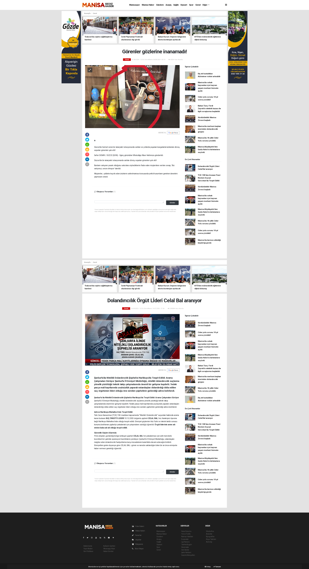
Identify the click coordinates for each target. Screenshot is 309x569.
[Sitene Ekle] (114, 538)
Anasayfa (87, 13)
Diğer (205, 5)
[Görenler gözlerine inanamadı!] (132, 96)
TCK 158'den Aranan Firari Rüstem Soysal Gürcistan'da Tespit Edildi (209, 178)
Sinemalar (185, 547)
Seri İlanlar (185, 550)
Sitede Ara (210, 531)
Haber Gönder (108, 551)
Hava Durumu (186, 531)
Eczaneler (185, 539)
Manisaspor (134, 5)
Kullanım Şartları (109, 546)
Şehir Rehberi (186, 552)
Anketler (209, 534)
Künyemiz (139, 544)
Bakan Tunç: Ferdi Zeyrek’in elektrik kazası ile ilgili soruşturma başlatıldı (209, 109)
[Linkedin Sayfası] (101, 538)
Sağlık (176, 5)
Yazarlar (138, 535)
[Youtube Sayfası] (97, 538)
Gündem (160, 5)
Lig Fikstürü (185, 542)
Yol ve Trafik (185, 534)
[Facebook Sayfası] (84, 538)
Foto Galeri (139, 526)
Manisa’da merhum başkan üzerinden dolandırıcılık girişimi (209, 129)
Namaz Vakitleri (187, 537)
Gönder (172, 203)
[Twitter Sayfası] (88, 538)
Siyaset (183, 5)
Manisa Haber (148, 5)
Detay (208, 567)
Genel (198, 5)
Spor (191, 5)
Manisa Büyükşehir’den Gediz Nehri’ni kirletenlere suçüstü (209, 150)
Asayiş (168, 5)
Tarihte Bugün (186, 544)
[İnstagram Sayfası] (93, 538)
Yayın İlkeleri (88, 549)
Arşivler (138, 540)
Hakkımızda (87, 546)
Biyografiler (210, 537)
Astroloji (209, 542)
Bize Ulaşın (139, 549)
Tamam (218, 567)
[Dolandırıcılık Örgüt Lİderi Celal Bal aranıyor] (132, 340)
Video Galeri (140, 531)
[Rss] (105, 538)
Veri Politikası (88, 551)
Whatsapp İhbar (109, 549)
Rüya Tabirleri (211, 539)
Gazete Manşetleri (188, 555)
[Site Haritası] (110, 538)
